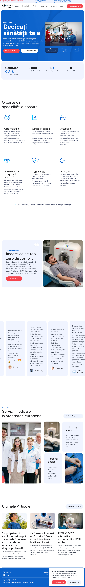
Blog (61, 6)
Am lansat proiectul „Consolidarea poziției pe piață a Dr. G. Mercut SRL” (62, 1)
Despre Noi (44, 6)
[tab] (51, 50)
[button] (26, 6)
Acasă (17, 6)
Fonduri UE (53, 6)
